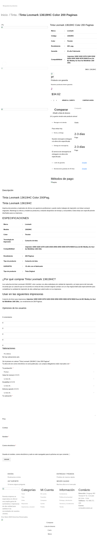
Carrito (42, 503)
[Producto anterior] (2, 20)
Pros (4, 419)
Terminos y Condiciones (66, 503)
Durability (5, 382)
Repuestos (24, 503)
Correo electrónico (9, 445)
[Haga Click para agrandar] (4, 64)
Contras (5, 428)
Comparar (43, 500)
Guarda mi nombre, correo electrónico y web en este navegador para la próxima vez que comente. (35, 454)
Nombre (5, 436)
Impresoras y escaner (28, 507)
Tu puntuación (7, 368)
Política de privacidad (65, 497)
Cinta (23, 500)
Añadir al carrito (68, 100)
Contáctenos (63, 494)
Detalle (84, 163)
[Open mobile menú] (2, 2)
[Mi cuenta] (96, 2)
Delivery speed (7, 389)
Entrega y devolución (65, 500)
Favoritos (43, 497)
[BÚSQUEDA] (97, 5)
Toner (23, 494)
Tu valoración (7, 396)
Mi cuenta (43, 494)
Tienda (61, 507)
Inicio (5, 14)
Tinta (13, 14)
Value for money (7, 375)
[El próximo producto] (6, 20)
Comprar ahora (88, 100)
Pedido (42, 507)
